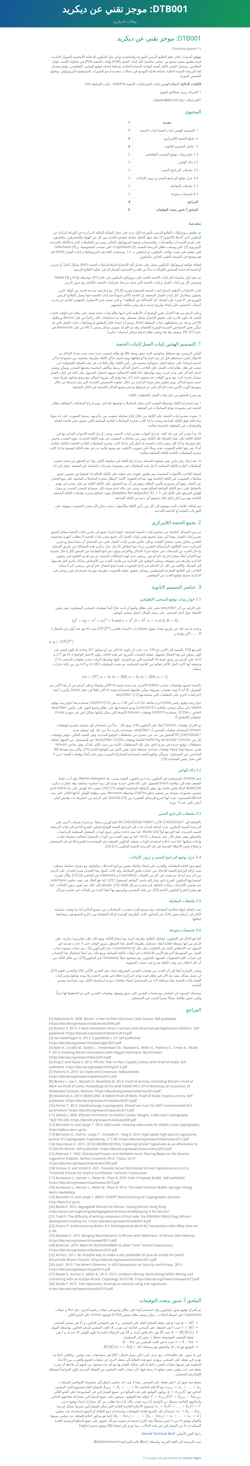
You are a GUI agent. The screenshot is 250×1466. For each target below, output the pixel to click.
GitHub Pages (191, 1458)
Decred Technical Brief (158, 1433)
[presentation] (136, 493)
